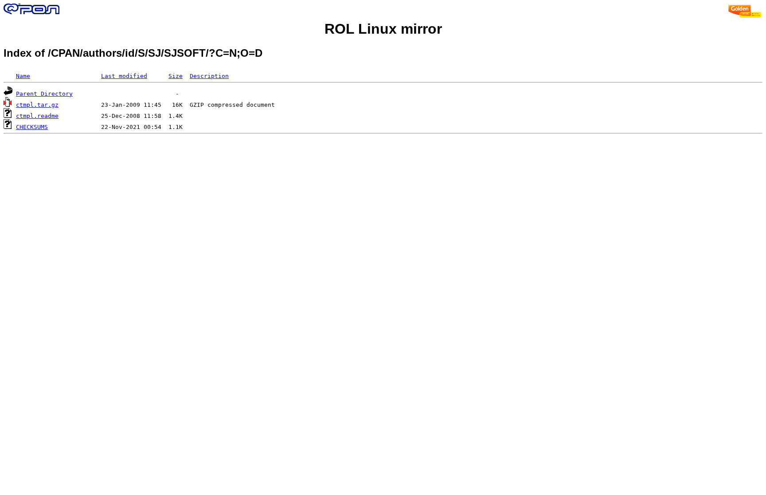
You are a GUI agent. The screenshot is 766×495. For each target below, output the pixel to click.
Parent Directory (44, 93)
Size (175, 76)
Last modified (124, 76)
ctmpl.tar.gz (37, 104)
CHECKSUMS (32, 127)
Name (23, 76)
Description (209, 76)
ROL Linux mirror (383, 29)
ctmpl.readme (37, 116)
